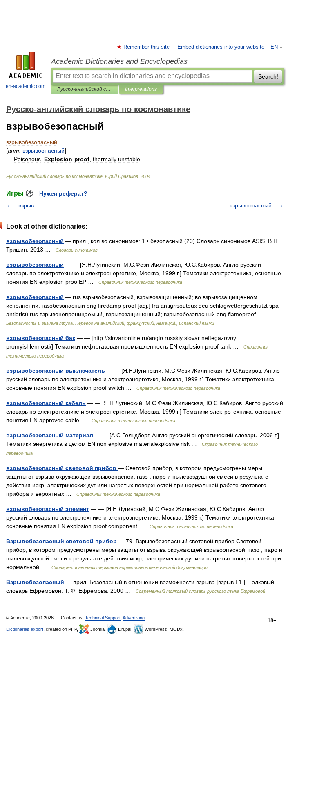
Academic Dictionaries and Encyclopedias (119, 61)
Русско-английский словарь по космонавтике (84, 89)
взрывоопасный (251, 205)
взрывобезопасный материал (49, 435)
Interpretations (141, 89)
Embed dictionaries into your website (220, 47)
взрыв (26, 205)
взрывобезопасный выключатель (55, 370)
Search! (268, 76)
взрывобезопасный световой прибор (62, 468)
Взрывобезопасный (35, 582)
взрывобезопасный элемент (47, 509)
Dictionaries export (24, 629)
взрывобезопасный (35, 241)
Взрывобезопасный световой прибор (61, 541)
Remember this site (147, 47)
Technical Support (103, 617)
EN (274, 47)
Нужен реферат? (63, 193)
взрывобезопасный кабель (46, 403)
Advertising (134, 617)
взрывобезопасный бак (40, 338)
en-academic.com (25, 86)
